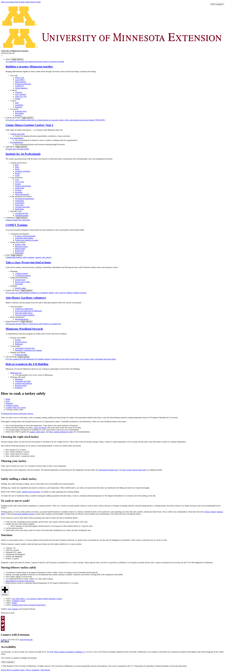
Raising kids (19, 251)
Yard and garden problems (24, 315)
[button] (35, 62)
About (8, 59)
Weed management (22, 194)
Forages (18, 184)
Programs (18, 107)
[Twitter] (112, 625)
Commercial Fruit (21, 213)
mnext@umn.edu (26, 640)
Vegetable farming (21, 215)
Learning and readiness (23, 383)
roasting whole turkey (37, 432)
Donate (17, 99)
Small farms (19, 209)
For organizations (16, 138)
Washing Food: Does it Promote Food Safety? (29, 605)
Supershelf (19, 284)
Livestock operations (22, 171)
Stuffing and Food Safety (31, 492)
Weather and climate (17, 352)
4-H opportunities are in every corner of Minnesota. (34, 375)
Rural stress (19, 253)
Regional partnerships (23, 84)
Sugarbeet (18, 192)
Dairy (17, 167)
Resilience (19, 388)
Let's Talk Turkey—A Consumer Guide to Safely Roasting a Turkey (37, 599)
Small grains (19, 188)
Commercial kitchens (23, 275)
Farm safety (19, 205)
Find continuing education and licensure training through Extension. (40, 144)
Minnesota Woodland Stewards (24, 328)
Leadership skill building (24, 238)
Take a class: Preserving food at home (28, 262)
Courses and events (17, 134)
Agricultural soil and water (25, 348)
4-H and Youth (11, 357)
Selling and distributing (18, 278)
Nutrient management (23, 186)
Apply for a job (20, 97)
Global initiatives (21, 88)
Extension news (21, 111)
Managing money (21, 246)
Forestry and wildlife (18, 338)
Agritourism (19, 201)
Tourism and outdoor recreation (26, 240)
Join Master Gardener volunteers (26, 297)
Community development (19, 234)
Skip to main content (23, 2)
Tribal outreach (20, 82)
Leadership (19, 105)
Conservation (15, 346)
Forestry (18, 340)
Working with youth (17, 377)
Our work (14, 75)
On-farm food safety (22, 207)
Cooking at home (21, 273)
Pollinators (19, 344)
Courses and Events (13, 118)
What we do (19, 78)
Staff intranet (45, 670)
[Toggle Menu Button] (2, 55)
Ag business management (24, 199)
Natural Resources (13, 321)
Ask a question (20, 94)
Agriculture (10, 147)
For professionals (16, 142)
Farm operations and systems (21, 196)
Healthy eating (20, 288)
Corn (17, 180)
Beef (17, 165)
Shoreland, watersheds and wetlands (28, 350)
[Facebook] (112, 621)
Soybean (18, 190)
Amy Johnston (13, 609)
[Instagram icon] (6, 642)
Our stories (14, 109)
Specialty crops (16, 211)
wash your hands (40, 428)
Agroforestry (19, 203)
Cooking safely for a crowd (16, 407)
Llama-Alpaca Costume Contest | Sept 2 (29, 124)
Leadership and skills (23, 381)
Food (8, 255)
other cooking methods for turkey (61, 432)
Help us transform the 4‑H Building (27, 364)
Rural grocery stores (22, 282)
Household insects (21, 319)
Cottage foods (20, 280)
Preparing (13, 271)
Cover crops (19, 182)
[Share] (112, 629)
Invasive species (21, 342)
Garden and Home (13, 290)
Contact (13, 101)
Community (10, 218)
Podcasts (18, 115)
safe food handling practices (24, 514)
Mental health (20, 249)
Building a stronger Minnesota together (29, 66)
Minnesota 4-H (15, 373)
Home (8, 399)
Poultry (17, 173)
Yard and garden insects (24, 313)
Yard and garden (16, 307)
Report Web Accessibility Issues (13, 670)
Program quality (21, 386)
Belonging (19, 379)
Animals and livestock (18, 163)
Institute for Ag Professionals (23, 153)
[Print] (112, 618)
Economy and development (25, 236)
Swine (17, 175)
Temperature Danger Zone (108, 470)
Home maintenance (17, 317)
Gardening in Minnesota (24, 309)
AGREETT (19, 86)
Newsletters (19, 113)
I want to (13, 90)
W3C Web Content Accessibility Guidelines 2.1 (67, 652)
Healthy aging (20, 244)
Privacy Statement (32, 670)
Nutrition (13, 286)
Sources (5, 594)
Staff (17, 103)
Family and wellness (17, 242)
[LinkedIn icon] (8, 642)
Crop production (16, 178)
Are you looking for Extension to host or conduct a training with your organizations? (46, 140)
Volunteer (18, 92)
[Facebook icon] (2, 642)
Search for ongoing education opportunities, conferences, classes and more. (42, 136)
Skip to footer (36, 2)
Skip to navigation (8, 2)
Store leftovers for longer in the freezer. (20, 581)
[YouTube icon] (4, 642)
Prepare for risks (21, 355)
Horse (17, 169)
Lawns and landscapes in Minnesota (28, 311)
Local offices (20, 80)
